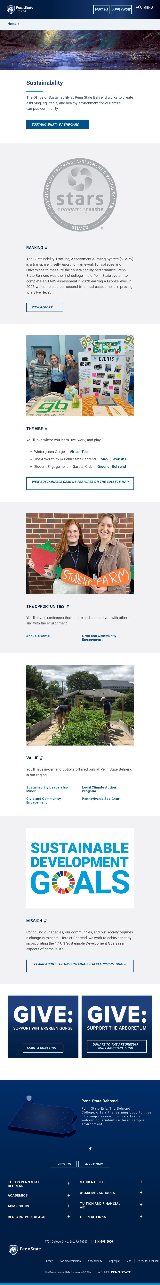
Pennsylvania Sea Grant (101, 799)
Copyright (114, 1261)
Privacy (49, 1261)
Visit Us (101, 9)
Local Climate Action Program (99, 789)
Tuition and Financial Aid (100, 1205)
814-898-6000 (104, 1241)
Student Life (92, 1182)
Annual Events (38, 636)
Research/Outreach (26, 1217)
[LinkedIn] (80, 1148)
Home (12, 24)
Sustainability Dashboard (55, 124)
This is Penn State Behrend (25, 1184)
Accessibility (95, 1261)
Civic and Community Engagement (99, 637)
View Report (42, 307)
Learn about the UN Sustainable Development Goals (80, 964)
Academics (18, 1195)
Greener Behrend (111, 466)
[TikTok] (90, 1148)
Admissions (18, 1206)
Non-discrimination (70, 1261)
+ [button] (68, 1183)
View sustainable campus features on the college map (80, 482)
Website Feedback (148, 1261)
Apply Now (121, 9)
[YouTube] (100, 1148)
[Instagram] (70, 1148)
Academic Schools (97, 1193)
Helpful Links (93, 1217)
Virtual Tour (79, 451)
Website (119, 459)
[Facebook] (59, 1148)
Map (104, 459)
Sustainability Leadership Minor (47, 789)
